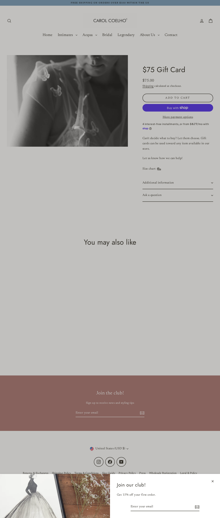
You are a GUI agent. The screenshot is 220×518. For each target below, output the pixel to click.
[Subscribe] (196, 507)
